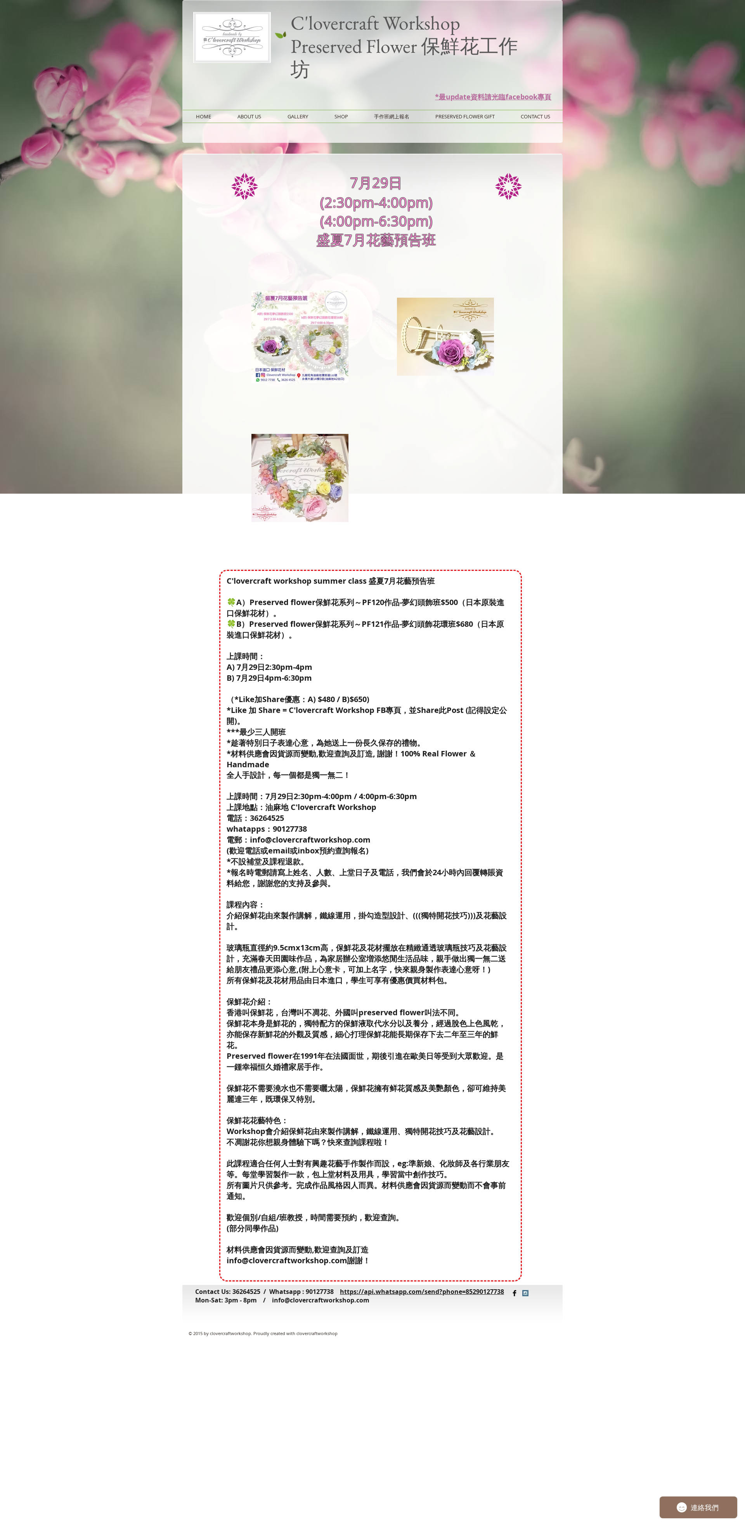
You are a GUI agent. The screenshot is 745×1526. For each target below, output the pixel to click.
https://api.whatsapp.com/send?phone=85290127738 (422, 1291)
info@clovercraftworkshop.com (320, 1300)
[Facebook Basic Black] (514, 1293)
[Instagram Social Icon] (525, 1293)
